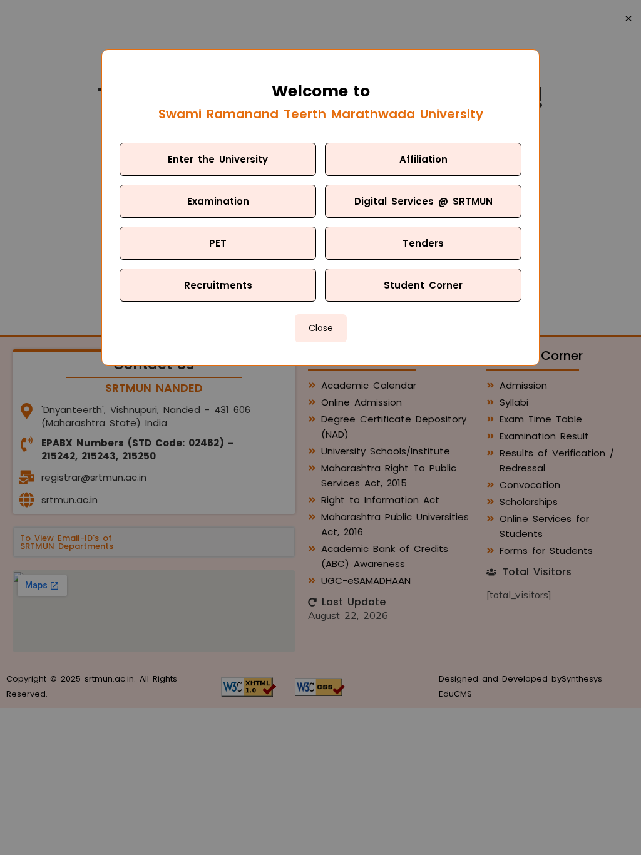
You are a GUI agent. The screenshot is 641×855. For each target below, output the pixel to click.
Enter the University (218, 159)
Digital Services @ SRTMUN (423, 201)
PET (218, 243)
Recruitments (218, 285)
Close (321, 328)
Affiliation (423, 159)
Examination (218, 201)
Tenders (423, 243)
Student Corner (423, 285)
